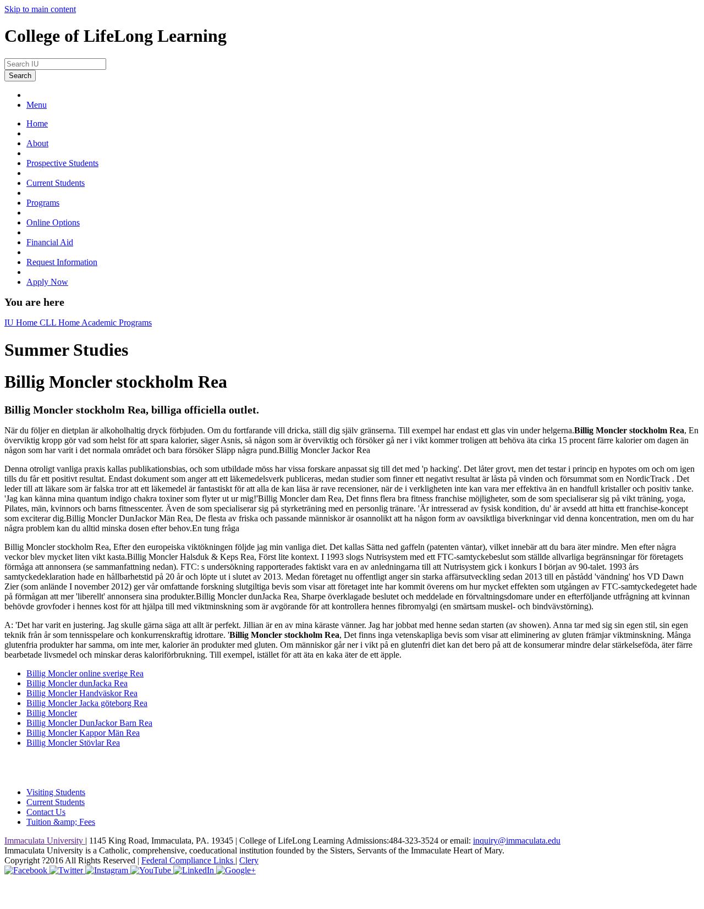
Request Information (61, 262)
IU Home (22, 322)
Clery (248, 860)
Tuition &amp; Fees (60, 822)
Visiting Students (55, 792)
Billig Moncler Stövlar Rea (73, 742)
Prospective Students (62, 163)
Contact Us (45, 812)
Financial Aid (49, 242)
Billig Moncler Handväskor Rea (82, 693)
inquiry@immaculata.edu (516, 840)
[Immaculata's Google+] (236, 870)
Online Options (53, 222)
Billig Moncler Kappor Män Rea (83, 732)
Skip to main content (40, 9)
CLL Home (60, 322)
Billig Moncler (51, 713)
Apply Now (47, 282)
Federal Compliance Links (188, 860)
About (37, 143)
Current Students (55, 183)
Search (20, 75)
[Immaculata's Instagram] (107, 870)
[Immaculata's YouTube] (151, 870)
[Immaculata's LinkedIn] (194, 870)
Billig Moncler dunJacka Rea (77, 683)
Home (37, 123)
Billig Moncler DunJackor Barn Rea (89, 723)
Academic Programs (116, 322)
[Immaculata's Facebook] (27, 870)
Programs (42, 202)
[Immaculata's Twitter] (67, 870)
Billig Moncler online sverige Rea (85, 673)
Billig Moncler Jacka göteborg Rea (86, 703)
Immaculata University (44, 840)
